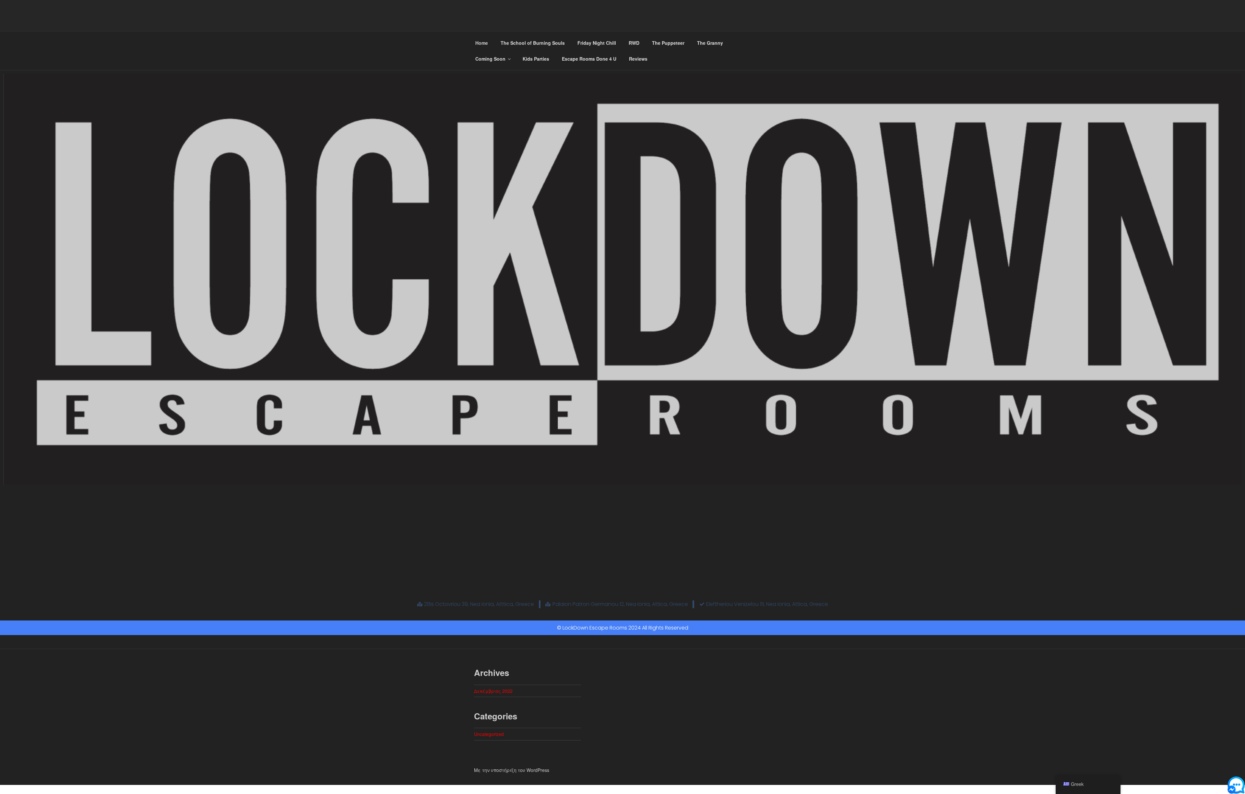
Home (481, 43)
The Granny (710, 43)
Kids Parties (536, 58)
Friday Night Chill (596, 43)
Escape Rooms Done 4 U (589, 58)
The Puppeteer (668, 43)
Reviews (638, 58)
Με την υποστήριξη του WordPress (511, 770)
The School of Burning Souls (533, 43)
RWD (634, 43)
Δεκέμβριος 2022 (493, 691)
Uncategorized (489, 734)
